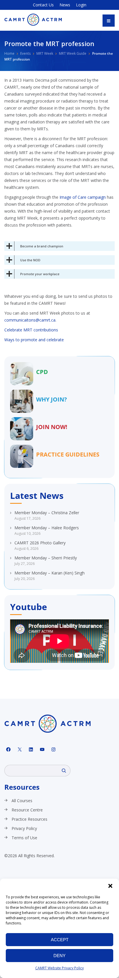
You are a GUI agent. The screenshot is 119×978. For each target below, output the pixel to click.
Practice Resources (29, 819)
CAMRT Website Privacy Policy (59, 968)
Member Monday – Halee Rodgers (46, 527)
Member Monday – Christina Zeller (46, 512)
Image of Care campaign (83, 197)
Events (25, 53)
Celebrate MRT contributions (31, 330)
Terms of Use (24, 837)
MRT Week (44, 53)
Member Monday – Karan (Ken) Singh (49, 573)
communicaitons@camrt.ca (29, 320)
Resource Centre (27, 810)
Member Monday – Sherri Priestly (45, 558)
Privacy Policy (24, 828)
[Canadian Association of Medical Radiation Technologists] (33, 19)
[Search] (63, 770)
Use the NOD (30, 260)
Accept (59, 939)
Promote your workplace (40, 274)
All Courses (22, 800)
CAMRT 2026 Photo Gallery (40, 542)
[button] (110, 886)
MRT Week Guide (72, 53)
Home (9, 53)
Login (81, 5)
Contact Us (43, 5)
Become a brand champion (41, 246)
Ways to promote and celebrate (34, 339)
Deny (59, 955)
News (65, 5)
